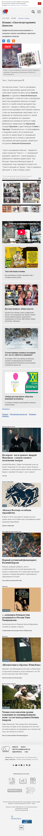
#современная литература (10, 630)
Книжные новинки (23, 18)
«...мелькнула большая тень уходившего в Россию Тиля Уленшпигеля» (16, 617)
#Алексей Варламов (25, 630)
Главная (5, 414)
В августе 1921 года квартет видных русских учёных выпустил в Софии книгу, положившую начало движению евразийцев (21, 519)
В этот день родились (9, 684)
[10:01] (21, 484)
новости (15, 747)
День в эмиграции (7, 482)
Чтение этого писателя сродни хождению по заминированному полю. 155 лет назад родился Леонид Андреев (20, 716)
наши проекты (17, 752)
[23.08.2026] (21, 588)
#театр (4, 476)
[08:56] (21, 534)
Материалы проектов (18, 414)
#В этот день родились (9, 735)
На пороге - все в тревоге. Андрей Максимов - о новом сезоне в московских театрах (19, 458)
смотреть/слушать (18, 749)
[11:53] (21, 429)
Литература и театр (8, 427)
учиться (27, 749)
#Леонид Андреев (22, 735)
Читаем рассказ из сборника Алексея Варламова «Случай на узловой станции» (20, 625)
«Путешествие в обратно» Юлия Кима (21, 665)
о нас (26, 752)
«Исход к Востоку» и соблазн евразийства (16, 511)
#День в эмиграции (8, 525)
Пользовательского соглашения (17, 5)
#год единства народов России (12, 580)
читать (23, 747)
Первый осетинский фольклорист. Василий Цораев (19, 561)
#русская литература (15, 678)
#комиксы (6, 409)
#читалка (5, 678)
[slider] (21, 196)
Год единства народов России (11, 532)
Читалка (5, 586)
